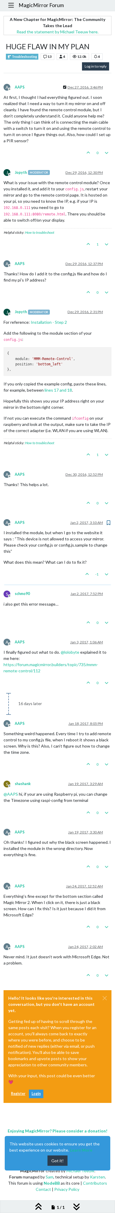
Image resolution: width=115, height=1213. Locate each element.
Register (18, 1093)
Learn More (81, 1149)
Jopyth (21, 172)
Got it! (57, 1160)
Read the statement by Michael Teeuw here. (57, 31)
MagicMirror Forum (41, 5)
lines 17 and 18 (58, 390)
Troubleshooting (24, 56)
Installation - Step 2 (49, 322)
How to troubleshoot (39, 232)
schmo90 (22, 593)
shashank (23, 784)
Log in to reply (95, 66)
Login (36, 1093)
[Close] (104, 998)
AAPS (19, 87)
